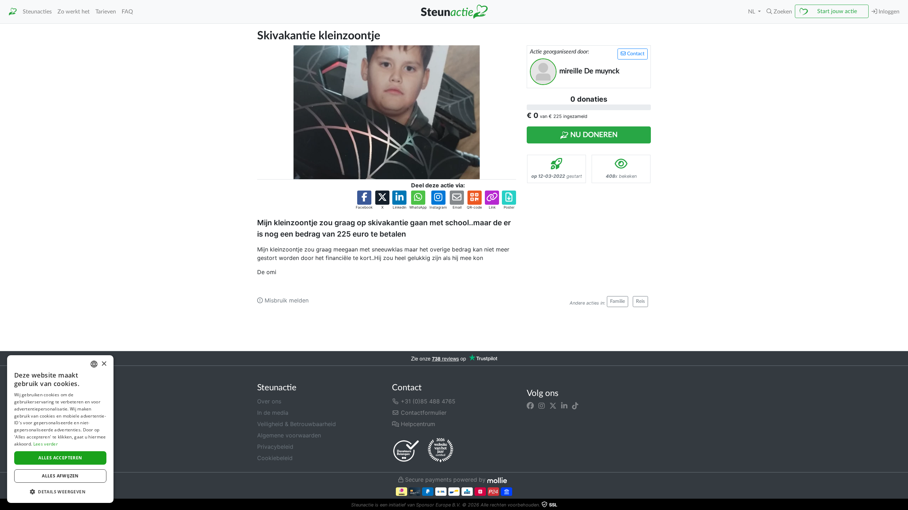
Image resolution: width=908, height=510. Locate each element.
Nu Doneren (593, 134)
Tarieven (105, 12)
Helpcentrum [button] (417, 423)
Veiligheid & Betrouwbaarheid (296, 423)
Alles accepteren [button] (60, 458)
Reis (640, 301)
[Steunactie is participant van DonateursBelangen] (406, 450)
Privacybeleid (275, 446)
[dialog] (60, 429)
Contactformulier (423, 412)
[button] (779, 12)
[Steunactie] (13, 12)
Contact (635, 53)
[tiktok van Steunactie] (575, 405)
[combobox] (94, 364)
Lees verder (45, 444)
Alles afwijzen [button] (60, 476)
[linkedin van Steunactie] (564, 405)
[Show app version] (903, 505)
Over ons (269, 401)
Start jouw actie (837, 11)
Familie (617, 301)
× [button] (103, 364)
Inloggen (888, 12)
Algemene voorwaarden (289, 435)
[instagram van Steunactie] (541, 405)
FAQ (127, 12)
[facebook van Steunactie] (530, 405)
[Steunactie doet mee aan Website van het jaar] (440, 450)
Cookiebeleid (275, 457)
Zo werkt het (73, 12)
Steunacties (37, 12)
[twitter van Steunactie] (553, 405)
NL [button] (752, 12)
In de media (272, 412)
